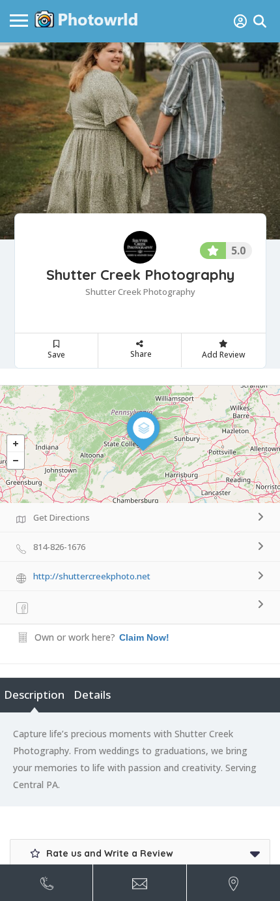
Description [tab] (34, 694)
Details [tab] (92, 694)
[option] (140, 140)
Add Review (223, 354)
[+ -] (140, 444)
